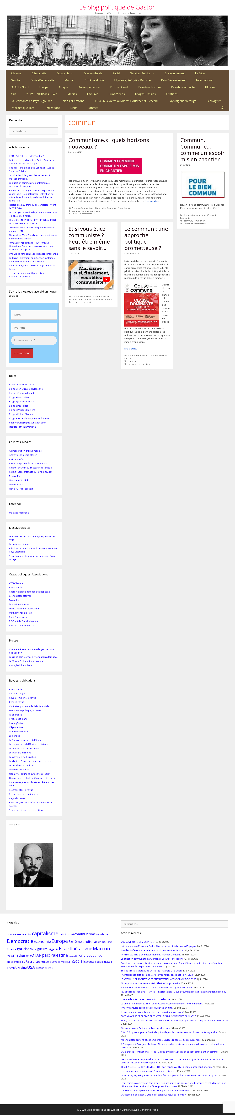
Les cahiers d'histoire (20, 752)
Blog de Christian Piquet (21, 392)
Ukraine (210, 87)
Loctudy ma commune (20, 544)
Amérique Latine (89, 87)
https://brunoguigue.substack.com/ (27, 422)
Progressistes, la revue (21, 789)
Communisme (87, 208)
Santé (54, 961)
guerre (42, 949)
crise (98, 934)
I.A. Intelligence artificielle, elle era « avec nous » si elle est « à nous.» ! (157, 974)
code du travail (66, 934)
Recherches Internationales (23, 794)
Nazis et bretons (73, 101)
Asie (13, 94)
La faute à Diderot (18, 731)
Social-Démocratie (42, 80)
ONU (28, 956)
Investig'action (16, 723)
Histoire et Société (18, 480)
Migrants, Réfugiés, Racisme (132, 80)
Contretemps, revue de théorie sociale (29, 706)
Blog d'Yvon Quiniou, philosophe (26, 388)
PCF (80, 956)
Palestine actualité (183, 87)
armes (18, 934)
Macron (69, 80)
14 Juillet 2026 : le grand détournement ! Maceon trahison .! (151, 954)
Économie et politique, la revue (25, 710)
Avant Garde (15, 587)
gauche (23, 948)
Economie (63, 73)
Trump (11, 967)
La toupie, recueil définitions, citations (28, 744)
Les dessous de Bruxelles (22, 756)
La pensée (14, 735)
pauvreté (72, 956)
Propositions (124, 208)
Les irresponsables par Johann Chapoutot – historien (148, 1071)
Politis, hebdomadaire (20, 665)
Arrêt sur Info (16, 459)
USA (31, 967)
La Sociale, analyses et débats (25, 740)
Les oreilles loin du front (21, 765)
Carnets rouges (17, 693)
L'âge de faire (16, 727)
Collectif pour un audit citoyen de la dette (30, 467)
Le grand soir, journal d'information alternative (33, 656)
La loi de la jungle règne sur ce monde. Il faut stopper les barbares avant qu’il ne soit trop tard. (170, 1075)
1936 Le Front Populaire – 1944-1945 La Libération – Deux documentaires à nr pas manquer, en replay (31, 246)
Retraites (32, 961)
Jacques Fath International (22, 426)
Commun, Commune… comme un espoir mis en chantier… (202, 149)
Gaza (33, 949)
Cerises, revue (16, 701)
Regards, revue (17, 798)
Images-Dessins (145, 94)
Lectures (92, 94)
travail (108, 962)
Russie (47, 961)
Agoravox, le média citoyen (23, 454)
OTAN (36, 955)
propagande (92, 955)
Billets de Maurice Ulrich (21, 384)
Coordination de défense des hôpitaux (29, 591)
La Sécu (200, 73)
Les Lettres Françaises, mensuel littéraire (30, 761)
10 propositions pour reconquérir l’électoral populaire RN (150, 983)
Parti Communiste (18, 617)
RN (42, 962)
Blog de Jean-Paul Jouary (22, 401)
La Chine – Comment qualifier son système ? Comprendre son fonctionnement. (32, 259)
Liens (73, 108)
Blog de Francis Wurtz (20, 397)
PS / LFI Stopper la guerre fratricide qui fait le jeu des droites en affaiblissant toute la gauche (169, 1032)
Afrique (63, 87)
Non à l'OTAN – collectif (21, 488)
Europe (43, 87)
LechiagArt (214, 101)
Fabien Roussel (103, 942)
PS (23, 961)
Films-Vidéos (117, 94)
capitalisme (77, 299)
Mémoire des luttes (19, 769)
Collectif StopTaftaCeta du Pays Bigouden (30, 471)
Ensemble (14, 600)
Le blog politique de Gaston (117, 7)
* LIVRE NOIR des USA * (41, 94)
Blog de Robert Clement (21, 414)
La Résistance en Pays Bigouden (31, 101)
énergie (49, 967)
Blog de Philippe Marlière (22, 409)
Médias (72, 94)
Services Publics (140, 73)
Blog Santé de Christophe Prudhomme (29, 418)
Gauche (15, 80)
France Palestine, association (24, 608)
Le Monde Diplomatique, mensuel (26, 661)
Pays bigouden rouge (182, 101)
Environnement (175, 73)
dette (104, 934)
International (204, 80)
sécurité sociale (94, 962)
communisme (88, 211)
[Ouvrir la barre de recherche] (222, 107)
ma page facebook (19, 512)
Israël (64, 948)
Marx (98, 211)
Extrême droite (94, 80)
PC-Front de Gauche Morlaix (23, 621)
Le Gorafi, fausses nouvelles (24, 748)
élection (39, 967)
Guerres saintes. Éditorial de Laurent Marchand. (146, 1028)
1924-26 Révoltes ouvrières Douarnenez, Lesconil (126, 101)
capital (27, 934)
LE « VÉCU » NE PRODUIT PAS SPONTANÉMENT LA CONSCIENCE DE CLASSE (32, 221)
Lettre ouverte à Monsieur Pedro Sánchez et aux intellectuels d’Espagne (32, 162)
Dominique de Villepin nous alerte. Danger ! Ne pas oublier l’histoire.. (156, 1090)
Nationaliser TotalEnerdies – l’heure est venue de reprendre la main (156, 987)
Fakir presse (15, 714)
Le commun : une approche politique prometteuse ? (146, 238)
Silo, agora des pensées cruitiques (27, 810)
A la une (16, 73)
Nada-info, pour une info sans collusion (29, 773)
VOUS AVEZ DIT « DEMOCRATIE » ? (26, 155)
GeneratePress (149, 1109)
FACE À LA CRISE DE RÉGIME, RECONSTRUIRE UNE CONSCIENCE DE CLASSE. (158, 1016)
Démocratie (38, 73)
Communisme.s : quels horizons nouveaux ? (108, 143)
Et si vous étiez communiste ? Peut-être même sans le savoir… (89, 238)
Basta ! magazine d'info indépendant (28, 463)
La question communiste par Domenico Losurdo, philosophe (29, 184)
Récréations (52, 108)
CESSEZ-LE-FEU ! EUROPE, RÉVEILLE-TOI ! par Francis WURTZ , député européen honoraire (167, 1066)
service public (65, 961)
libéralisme (81, 948)
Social (116, 73)
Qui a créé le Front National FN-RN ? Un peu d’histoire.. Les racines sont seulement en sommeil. (170, 1051)
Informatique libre (22, 108)
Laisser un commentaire (83, 213)
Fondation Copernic (19, 604)
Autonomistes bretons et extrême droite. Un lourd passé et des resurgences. (161, 1039)
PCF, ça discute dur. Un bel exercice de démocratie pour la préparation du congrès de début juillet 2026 (174, 1020)
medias (19, 955)
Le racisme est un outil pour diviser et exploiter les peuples (29, 275)
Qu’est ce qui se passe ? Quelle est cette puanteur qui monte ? (153, 1094)
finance (11, 949)
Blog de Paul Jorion (19, 405)
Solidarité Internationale (21, 625)
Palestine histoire (149, 87)
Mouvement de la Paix (20, 612)
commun (76, 211)
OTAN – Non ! (20, 87)
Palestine (59, 955)
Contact (93, 108)
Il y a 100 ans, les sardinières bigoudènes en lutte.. (147, 1007)
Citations (172, 94)
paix (46, 955)
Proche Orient (119, 87)
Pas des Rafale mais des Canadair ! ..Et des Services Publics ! (152, 950)
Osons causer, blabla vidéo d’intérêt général (32, 777)
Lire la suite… (152, 201)
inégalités (53, 949)
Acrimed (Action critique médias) (25, 450)
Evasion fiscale (93, 73)
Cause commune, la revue (22, 697)
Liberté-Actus (16, 484)
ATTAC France (16, 583)
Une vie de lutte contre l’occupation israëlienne (33, 253)
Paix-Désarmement (173, 80)
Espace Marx (16, 476)
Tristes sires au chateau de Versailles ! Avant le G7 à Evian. (151, 970)
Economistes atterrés (20, 595)
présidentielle (14, 961)
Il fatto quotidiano (18, 718)
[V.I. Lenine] (34, 865)
